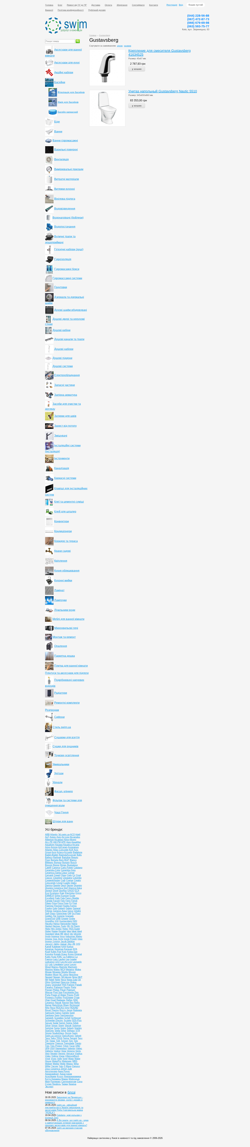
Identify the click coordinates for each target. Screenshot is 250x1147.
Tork (58, 1041)
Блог (60, 5)
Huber (48, 931)
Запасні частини (64, 385)
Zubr (70, 1069)
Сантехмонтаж (68, 1081)
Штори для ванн (63, 821)
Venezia (71, 1051)
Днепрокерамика (72, 1076)
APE (63, 842)
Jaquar (63, 944)
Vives (53, 1058)
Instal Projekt (70, 939)
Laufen (62, 959)
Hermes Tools (59, 926)
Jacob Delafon (68, 941)
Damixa (49, 885)
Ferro (68, 900)
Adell (77, 834)
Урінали (57, 782)
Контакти (153, 5)
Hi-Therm (75, 926)
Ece (47, 893)
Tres (47, 1046)
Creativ (77, 880)
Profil (76, 995)
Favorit (56, 900)
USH (52, 1048)
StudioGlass (58, 1033)
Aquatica (67, 844)
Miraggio (56, 972)
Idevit (66, 934)
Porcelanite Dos (71, 992)
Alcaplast (58, 839)
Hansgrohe (65, 923)
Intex (80, 939)
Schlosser (76, 1018)
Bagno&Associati (67, 855)
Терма (65, 1084)
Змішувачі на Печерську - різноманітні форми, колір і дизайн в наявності (64, 1100)
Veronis (61, 1053)
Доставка (95, 5)
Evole (72, 895)
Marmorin (72, 967)
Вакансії (49, 10)
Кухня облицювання (66, 570)
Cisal (78, 875)
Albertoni (49, 839)
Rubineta (77, 1010)
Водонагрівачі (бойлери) (68, 217)
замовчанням (109, 46)
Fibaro (48, 903)
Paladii (78, 984)
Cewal (57, 875)
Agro (58, 837)
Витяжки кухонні (64, 188)
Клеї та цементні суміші (69, 501)
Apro (68, 842)
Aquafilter (76, 842)
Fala (63, 898)
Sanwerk (49, 1018)
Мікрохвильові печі (66, 628)
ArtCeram (63, 847)
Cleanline (57, 878)
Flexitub (58, 906)
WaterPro (56, 1061)
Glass (53, 913)
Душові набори (63, 349)
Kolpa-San (72, 951)
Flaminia (49, 906)
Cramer (69, 880)
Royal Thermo (52, 1010)
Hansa (56, 923)
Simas (54, 1025)
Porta (47, 995)
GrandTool (50, 918)
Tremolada (69, 1043)
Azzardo (68, 852)
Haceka (49, 923)
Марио (64, 1079)
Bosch (73, 862)
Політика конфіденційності (71, 10)
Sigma (69, 1023)
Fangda (48, 900)
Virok (47, 1058)
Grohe (72, 918)
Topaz (52, 1041)
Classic (48, 878)
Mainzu (55, 967)
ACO (72, 834)
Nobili (51, 979)
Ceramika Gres (68, 870)
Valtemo (49, 1051)
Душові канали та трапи (69, 339)
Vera (47, 1053)
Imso (62, 936)
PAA (64, 984)
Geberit (61, 908)
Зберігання (122, 5)
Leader (73, 959)
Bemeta (54, 860)
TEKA (59, 1038)
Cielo (69, 875)
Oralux (73, 982)
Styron (68, 1033)
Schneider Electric (54, 1020)
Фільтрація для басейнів (71, 92)
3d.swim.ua (64, 834)
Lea (67, 959)
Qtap (47, 1000)
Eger (62, 893)
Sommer (49, 1028)
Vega (63, 1051)
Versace (70, 1053)
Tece (47, 1038)
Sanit (72, 1012)
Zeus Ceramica (52, 1069)
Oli (79, 979)
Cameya (56, 867)
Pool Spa (57, 992)
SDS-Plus (77, 1020)
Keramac (49, 949)
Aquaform (50, 844)
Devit (63, 885)
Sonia (57, 1028)
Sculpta (67, 1020)
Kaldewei (56, 946)
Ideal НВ (59, 934)
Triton (66, 1046)
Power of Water (58, 995)
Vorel (65, 1058)
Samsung (49, 1012)
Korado (57, 954)
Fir (70, 903)
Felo (63, 900)
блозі (71, 1092)
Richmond (74, 1005)
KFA (75, 949)
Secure (48, 1023)
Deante (56, 885)
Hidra (47, 928)
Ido (71, 934)
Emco (78, 893)
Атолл (60, 1076)
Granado (69, 916)
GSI (57, 921)
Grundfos (49, 921)
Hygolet (62, 931)
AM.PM (57, 842)
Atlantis (54, 834)
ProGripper (68, 997)
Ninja (75, 977)
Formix (73, 906)
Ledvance (50, 962)
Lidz (51, 964)
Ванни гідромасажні (65, 140)
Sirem (61, 1025)
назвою (127, 46)
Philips (56, 990)
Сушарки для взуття (67, 737)
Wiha (76, 1063)
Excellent (49, 898)
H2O (75, 921)
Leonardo (77, 962)
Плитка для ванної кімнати (71, 665)
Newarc (57, 977)
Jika (69, 944)
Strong (48, 1033)
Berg (61, 860)
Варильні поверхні (66, 149)
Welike (56, 1063)
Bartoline (66, 857)
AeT (47, 837)
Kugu (53, 956)
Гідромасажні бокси (66, 269)
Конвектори (61, 521)
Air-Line (65, 837)
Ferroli (74, 900)
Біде (57, 121)
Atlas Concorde (60, 849)
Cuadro (66, 883)
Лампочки (60, 600)
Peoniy (66, 987)
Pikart (63, 990)
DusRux (63, 890)
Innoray (48, 939)
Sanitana (49, 1015)
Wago (71, 1058)
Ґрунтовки (60, 287)
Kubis (48, 956)
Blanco (73, 860)
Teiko (53, 1038)
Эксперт (49, 1086)
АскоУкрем (50, 1076)
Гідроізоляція (62, 259)
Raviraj (65, 1002)
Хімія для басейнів (68, 102)
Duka (79, 888)
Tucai (72, 1046)
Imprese (55, 936)
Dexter (70, 885)
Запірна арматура (65, 394)
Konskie (49, 954)
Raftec (69, 1000)
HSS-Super (74, 928)
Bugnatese (72, 865)
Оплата (108, 5)
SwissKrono (68, 1035)
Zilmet (64, 1069)
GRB (58, 918)
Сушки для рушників (65, 746)
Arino (47, 847)
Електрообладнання (67, 375)
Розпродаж (52, 710)
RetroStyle (57, 1005)
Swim (75, 1033)
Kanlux (70, 946)
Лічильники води (64, 610)
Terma (66, 1038)
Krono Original (75, 954)
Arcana (75, 844)
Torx (71, 1041)
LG (46, 964)
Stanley (78, 1028)
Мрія (47, 1081)
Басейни (59, 82)
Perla (73, 987)
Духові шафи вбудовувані (70, 310)
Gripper (64, 918)
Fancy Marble (72, 898)
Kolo (64, 951)
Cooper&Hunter (52, 880)
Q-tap (76, 997)
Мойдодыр (74, 1079)
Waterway (67, 1061)
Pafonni (70, 984)
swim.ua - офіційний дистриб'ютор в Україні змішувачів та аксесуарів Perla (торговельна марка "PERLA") (64, 1109)
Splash (70, 1028)
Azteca (60, 852)
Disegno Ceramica (54, 888)
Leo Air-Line (66, 962)
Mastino (49, 969)
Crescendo (50, 883)
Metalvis (70, 969)
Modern (48, 974)
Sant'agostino (66, 1015)
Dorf (66, 888)
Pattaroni (58, 987)
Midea (78, 969)
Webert (48, 1063)
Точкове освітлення (66, 755)
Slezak (68, 1025)
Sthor (63, 1030)
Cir (73, 875)
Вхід (181, 5)
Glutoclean (61, 913)
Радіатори (60, 692)
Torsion (64, 1041)
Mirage (48, 972)
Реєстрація (171, 5)
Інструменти (62, 458)
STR (78, 1030)
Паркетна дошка (64, 655)
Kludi (47, 951)
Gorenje (61, 916)
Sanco (58, 1012)
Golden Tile (50, 916)
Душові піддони (62, 358)
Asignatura (73, 847)
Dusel (55, 890)
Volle (59, 1058)
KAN (63, 946)
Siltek (76, 1023)
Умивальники (61, 764)
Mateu (57, 969)
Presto (70, 995)
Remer (48, 1005)
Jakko (56, 944)
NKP (80, 977)
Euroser (65, 895)
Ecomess (54, 893)
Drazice (73, 888)
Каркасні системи (65, 478)
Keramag (59, 949)
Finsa (60, 903)
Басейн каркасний (68, 112)
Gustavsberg (104, 35)
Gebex (69, 908)
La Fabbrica (68, 956)
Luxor (66, 964)
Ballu (79, 855)
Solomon (76, 1025)
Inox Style (58, 939)
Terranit (73, 1038)
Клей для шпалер (65, 511)
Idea (69, 931)
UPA (47, 1048)
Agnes (53, 837)
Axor (54, 852)
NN (46, 979)
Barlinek (57, 857)
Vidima (54, 1056)
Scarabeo (59, 1018)
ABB (47, 834)
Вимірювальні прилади (68, 169)
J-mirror (56, 941)
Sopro (63, 1028)
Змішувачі (60, 435)
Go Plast (76, 913)
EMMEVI (49, 895)
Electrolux (70, 893)
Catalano (78, 867)
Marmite (63, 967)
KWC (59, 956)
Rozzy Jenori (66, 1010)
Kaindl (48, 946)
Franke (48, 908)
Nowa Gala (72, 979)
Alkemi (72, 839)
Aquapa (59, 844)
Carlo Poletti (67, 867)
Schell (67, 1018)
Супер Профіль (53, 1084)
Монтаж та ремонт (64, 637)
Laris (55, 959)
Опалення (60, 646)
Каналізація (61, 468)
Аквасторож (66, 1074)
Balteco (49, 857)
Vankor (57, 1051)
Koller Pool (56, 951)
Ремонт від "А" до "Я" (77, 5)
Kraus (64, 954)
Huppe (55, 931)
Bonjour (58, 862)
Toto (76, 1041)
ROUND (74, 1007)
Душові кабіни (61, 330)
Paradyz (49, 987)
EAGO (71, 890)
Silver (48, 1025)
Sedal (55, 1023)
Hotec (65, 928)
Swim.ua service (53, 1035)
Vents (78, 1051)
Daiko (74, 883)
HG (68, 926)
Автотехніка (51, 1071)
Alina (66, 839)
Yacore (54, 1066)
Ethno (58, 895)
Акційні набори (63, 72)
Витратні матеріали (66, 179)
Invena (48, 941)
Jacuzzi (49, 944)
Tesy (80, 1038)
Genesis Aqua (60, 911)
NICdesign (66, 977)
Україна (72, 1084)
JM (73, 944)
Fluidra (66, 906)
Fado (57, 898)
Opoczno (65, 982)
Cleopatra (67, 878)
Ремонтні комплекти (67, 702)
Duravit (48, 890)
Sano (57, 1015)
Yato (61, 1066)
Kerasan (68, 949)
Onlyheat (55, 982)
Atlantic (49, 849)
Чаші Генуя (61, 812)
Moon (56, 974)
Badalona (77, 852)
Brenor (56, 865)
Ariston (54, 847)
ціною (120, 46)
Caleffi (48, 867)
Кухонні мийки (63, 580)
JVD (78, 944)
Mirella (64, 972)
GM (69, 913)
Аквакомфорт (52, 1074)
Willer (48, 1066)
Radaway (60, 1000)
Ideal (74, 931)
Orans (48, 984)
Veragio (53, 1053)
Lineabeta (58, 964)
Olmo (47, 982)
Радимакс (56, 1081)
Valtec (79, 1048)
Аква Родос (64, 1071)
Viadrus (78, 1053)
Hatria (74, 923)
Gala (55, 908)
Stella (57, 1030)
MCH (62, 969)
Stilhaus (71, 1030)
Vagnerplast (61, 1048)
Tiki (47, 1041)
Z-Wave (67, 1066)
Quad (53, 1000)
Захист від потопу (65, 425)
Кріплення (60, 560)
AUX (71, 849)
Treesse (59, 1043)
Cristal (59, 883)
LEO (57, 962)
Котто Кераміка (53, 1079)
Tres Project (56, 1046)
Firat (74, 903)
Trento (78, 1043)
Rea (71, 1002)
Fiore (66, 903)
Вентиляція (61, 159)
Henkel (48, 926)
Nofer (57, 979)
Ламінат (59, 590)
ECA (77, 890)
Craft (63, 880)
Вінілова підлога (64, 198)
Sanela (65, 1012)
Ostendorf (56, 984)
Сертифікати (138, 5)
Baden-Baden (51, 855)
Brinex (63, 865)
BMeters (49, 862)
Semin (62, 1023)
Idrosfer (77, 934)
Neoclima (73, 974)
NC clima (63, 974)
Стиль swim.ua (62, 727)
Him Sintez (56, 928)
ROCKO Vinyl (63, 1007)
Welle (62, 1063)
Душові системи (63, 366)
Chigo (63, 875)
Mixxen (72, 972)
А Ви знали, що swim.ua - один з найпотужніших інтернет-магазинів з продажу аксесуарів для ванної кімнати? (66, 1123)
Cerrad (71, 872)
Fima (54, 903)
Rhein (66, 1005)
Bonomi (66, 862)
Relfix (77, 1002)
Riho (47, 1007)
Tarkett (77, 1035)
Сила (79, 1081)
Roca (52, 1007)
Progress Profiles (53, 997)
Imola (48, 936)
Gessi (70, 911)
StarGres (49, 1030)
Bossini (48, 865)
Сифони (59, 717)
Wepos (69, 1063)
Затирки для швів (65, 415)
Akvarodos (75, 837)
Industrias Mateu (73, 936)
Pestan (48, 990)
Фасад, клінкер (63, 791)
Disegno (78, 885)
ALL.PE (49, 842)
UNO (77, 1046)
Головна (49, 5)
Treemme (49, 1043)
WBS (74, 1061)
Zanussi (76, 1066)
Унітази (58, 773)
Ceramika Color (52, 870)
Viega (61, 1056)
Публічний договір (97, 10)
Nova (63, 979)
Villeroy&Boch (72, 1056)
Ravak (58, 1002)
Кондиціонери (63, 531)
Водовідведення (64, 208)
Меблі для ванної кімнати (68, 619)
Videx (48, 1056)
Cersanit (49, 875)
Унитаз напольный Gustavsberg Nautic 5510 (162, 91)
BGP (66, 860)
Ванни (58, 131)
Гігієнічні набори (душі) (68, 249)
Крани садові (62, 550)
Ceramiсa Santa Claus (56, 872)
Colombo (77, 878)
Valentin (71, 1048)
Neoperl (49, 977)
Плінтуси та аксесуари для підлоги (67, 673)
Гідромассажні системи (67, 278)
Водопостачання (64, 226)
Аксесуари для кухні (67, 62)
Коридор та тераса (66, 541)
